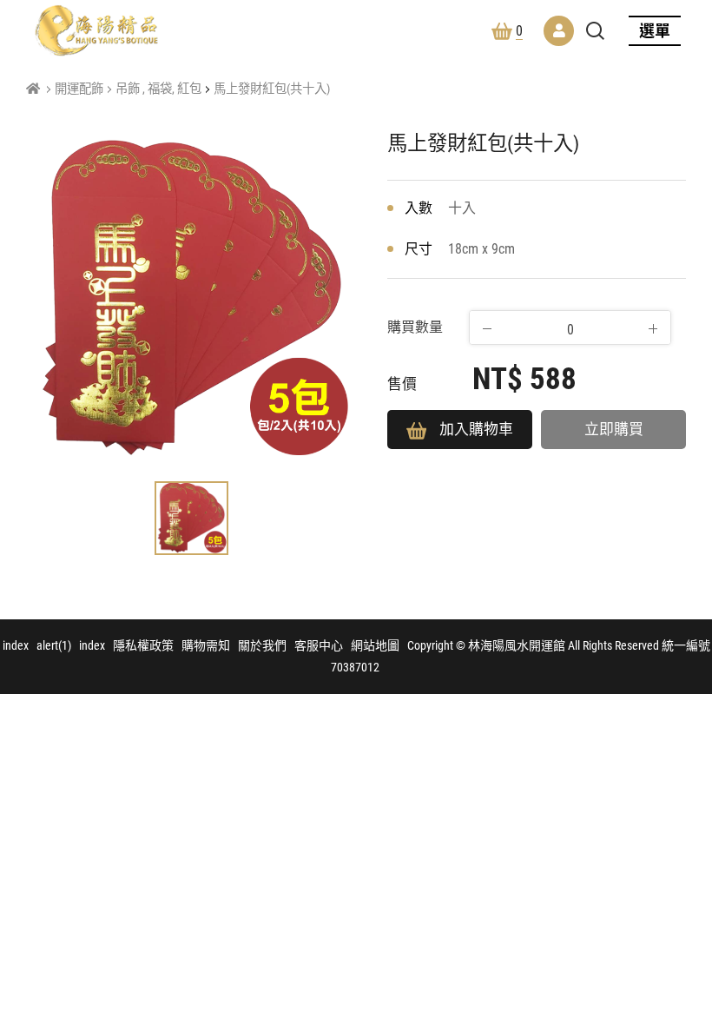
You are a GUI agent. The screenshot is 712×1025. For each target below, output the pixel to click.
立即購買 (613, 429)
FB (680, 908)
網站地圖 (375, 645)
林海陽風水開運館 (96, 30)
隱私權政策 (143, 645)
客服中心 (318, 645)
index (16, 645)
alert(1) (53, 645)
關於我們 (262, 645)
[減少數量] (487, 328)
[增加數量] (653, 328)
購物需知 (205, 645)
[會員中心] (559, 31)
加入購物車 (476, 429)
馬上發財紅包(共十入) (272, 89)
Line (680, 950)
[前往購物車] (680, 867)
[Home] (33, 89)
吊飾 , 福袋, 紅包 (158, 89)
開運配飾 (79, 89)
